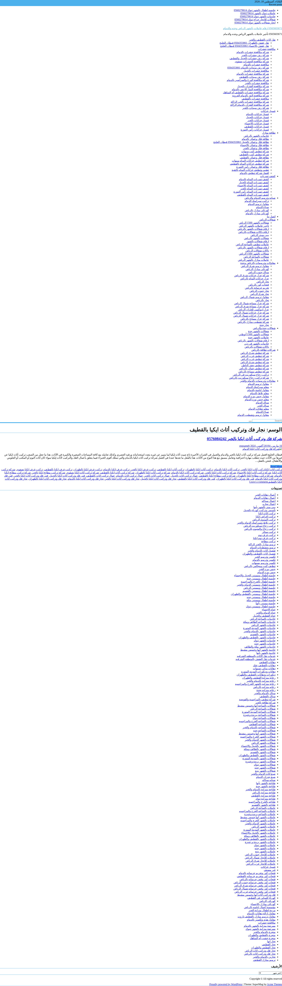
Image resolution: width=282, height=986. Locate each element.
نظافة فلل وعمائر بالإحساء (254, 145)
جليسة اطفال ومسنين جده (261, 597)
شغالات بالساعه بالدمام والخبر (259, 727)
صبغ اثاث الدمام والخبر (263, 774)
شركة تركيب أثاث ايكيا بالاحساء (254, 472)
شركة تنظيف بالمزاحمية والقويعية (257, 699)
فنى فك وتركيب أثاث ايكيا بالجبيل (67, 475)
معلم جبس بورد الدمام (257, 399)
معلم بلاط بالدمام (259, 393)
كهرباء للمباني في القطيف (261, 898)
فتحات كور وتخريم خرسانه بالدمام (257, 873)
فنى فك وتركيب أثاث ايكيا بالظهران (235, 478)
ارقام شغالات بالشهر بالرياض (253, 229)
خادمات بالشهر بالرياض (256, 135)
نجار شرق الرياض (259, 294)
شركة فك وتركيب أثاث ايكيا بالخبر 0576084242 (244, 439)
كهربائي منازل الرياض (257, 269)
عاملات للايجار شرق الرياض (260, 860)
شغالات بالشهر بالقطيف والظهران (257, 755)
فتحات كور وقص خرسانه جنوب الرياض (254, 882)
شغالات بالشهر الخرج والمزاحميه (257, 736)
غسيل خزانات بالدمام (257, 114)
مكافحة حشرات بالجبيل (256, 70)
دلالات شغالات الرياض (257, 250)
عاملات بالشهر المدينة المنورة (259, 829)
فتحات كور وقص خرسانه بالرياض (257, 879)
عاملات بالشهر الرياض (263, 826)
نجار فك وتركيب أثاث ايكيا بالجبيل (158, 478)
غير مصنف (269, 870)
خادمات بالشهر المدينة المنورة (259, 628)
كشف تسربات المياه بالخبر (254, 188)
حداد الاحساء (268, 609)
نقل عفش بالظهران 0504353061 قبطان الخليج (244, 42)
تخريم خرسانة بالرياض (257, 287)
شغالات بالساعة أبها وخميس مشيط (256, 705)
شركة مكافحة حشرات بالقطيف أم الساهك (246, 92)
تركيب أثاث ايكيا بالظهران (199, 469)
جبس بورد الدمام (266, 572)
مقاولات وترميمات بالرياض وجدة (257, 263)
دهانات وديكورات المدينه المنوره (258, 671)
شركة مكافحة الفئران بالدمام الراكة (249, 104)
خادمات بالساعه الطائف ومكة (259, 622)
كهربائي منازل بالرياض (257, 210)
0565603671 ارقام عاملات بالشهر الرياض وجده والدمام (252, 28)
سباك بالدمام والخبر (264, 693)
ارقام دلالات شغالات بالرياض (253, 232)
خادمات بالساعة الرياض (262, 618)
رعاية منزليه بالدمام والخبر (261, 680)
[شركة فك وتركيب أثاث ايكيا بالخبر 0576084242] (262, 449)
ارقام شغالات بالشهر (258, 241)
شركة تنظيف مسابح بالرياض (253, 371)
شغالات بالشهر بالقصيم (262, 752)
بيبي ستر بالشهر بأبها (264, 507)
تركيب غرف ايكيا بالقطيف (58, 469)
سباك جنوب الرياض (258, 272)
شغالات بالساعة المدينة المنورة (258, 711)
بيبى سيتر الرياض (260, 235)
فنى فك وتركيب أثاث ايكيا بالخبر (31, 475)
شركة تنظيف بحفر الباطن (255, 365)
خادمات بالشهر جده (264, 643)
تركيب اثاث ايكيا (273, 469)
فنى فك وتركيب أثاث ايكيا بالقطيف (196, 478)
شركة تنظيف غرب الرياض (255, 356)
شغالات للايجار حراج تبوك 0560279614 (255, 19)
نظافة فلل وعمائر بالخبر (256, 148)
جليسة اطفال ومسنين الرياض (259, 587)
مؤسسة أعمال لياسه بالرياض (259, 907)
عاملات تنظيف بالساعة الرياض (252, 244)
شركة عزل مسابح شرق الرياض (252, 306)
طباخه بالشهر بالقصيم (263, 805)
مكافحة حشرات (266, 49)
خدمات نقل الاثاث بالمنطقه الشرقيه (256, 656)
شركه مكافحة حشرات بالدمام (252, 52)
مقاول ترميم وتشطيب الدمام (253, 415)
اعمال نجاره (269, 504)
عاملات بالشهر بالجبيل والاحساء (258, 832)
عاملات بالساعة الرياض (262, 808)
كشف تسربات (267, 176)
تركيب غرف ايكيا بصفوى (29, 469)
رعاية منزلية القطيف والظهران (258, 677)
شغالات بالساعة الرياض (256, 256)
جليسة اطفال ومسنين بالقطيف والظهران (253, 594)
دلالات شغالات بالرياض (257, 346)
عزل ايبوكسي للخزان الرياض (253, 309)
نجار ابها (271, 941)
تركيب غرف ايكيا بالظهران (88, 469)
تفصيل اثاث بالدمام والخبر (261, 550)
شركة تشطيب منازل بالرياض (253, 322)
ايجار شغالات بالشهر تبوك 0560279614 (255, 22)
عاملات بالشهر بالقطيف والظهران (257, 839)
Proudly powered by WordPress (225, 984)
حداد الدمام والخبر (265, 612)
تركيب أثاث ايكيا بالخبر (253, 469)
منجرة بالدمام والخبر (264, 932)
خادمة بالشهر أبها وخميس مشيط (257, 649)
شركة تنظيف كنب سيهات (255, 151)
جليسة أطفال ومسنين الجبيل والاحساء (254, 575)
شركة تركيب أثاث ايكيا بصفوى (82, 472)
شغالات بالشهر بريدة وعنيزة (260, 761)
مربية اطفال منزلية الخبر (262, 910)
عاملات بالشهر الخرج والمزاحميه (257, 820)
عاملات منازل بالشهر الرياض (253, 260)
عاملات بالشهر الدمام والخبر (260, 823)
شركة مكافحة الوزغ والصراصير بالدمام (248, 80)
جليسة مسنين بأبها (265, 603)
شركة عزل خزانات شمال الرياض (251, 312)
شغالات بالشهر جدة (258, 331)
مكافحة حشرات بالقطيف (255, 98)
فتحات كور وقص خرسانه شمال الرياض (254, 888)
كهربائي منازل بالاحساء (263, 904)
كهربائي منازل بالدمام (257, 213)
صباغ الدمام (262, 207)
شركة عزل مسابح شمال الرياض (251, 303)
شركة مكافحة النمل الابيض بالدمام (250, 89)
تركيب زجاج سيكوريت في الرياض (251, 374)
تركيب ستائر (268, 532)
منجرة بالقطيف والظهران (261, 935)
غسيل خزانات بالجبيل (257, 117)
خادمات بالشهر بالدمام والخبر (259, 631)
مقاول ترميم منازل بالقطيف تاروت (256, 916)
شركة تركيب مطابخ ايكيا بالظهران (255, 475)
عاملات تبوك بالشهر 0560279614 (257, 13)
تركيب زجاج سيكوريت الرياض (259, 525)
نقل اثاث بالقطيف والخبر (262, 39)
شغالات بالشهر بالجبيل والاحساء (258, 746)
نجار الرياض (262, 281)
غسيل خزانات (268, 111)
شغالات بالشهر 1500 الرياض (254, 222)
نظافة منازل (268, 132)
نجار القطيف (268, 944)
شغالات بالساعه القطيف (262, 724)
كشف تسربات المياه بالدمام (254, 179)
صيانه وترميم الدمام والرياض (259, 198)
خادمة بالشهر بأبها (265, 653)
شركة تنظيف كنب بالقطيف (254, 154)
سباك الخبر (263, 405)
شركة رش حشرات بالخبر (255, 55)
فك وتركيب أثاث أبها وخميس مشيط (256, 894)
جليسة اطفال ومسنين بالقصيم (259, 591)
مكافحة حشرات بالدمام (256, 64)
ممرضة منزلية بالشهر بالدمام (259, 925)
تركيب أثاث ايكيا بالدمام (227, 469)
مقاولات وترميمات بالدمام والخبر (257, 380)
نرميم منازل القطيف (264, 960)
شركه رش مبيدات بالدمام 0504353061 (248, 67)
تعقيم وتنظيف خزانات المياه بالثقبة (250, 170)
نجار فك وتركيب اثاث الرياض (260, 950)
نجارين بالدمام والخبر (264, 956)
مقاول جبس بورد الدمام (256, 396)
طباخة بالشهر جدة (265, 786)
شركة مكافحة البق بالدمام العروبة (250, 95)
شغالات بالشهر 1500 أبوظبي (254, 334)
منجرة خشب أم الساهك (262, 938)
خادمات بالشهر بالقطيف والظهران (257, 637)
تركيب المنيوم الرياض (263, 519)
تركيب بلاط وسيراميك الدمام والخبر (256, 522)
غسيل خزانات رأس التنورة (255, 129)
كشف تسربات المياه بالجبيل (254, 182)
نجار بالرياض (262, 300)
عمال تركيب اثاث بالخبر (157, 475)
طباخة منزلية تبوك (265, 798)
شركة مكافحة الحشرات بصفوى (252, 61)
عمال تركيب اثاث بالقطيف (100, 475)
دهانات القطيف (267, 662)
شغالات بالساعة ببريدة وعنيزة (259, 715)
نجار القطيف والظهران (263, 947)
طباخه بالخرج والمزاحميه (262, 801)
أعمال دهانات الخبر (265, 494)
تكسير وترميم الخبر (265, 556)
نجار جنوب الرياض (259, 291)
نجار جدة (264, 325)
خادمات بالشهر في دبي (256, 343)
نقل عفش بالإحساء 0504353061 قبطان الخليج (244, 46)
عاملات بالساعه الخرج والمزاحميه (257, 811)
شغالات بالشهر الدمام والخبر (260, 739)
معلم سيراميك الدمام (257, 387)
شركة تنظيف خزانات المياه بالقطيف (249, 163)
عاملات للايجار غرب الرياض (260, 863)
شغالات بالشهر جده (265, 767)
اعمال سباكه (268, 501)
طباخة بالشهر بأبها (265, 783)
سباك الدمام (262, 402)
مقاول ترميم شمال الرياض (254, 297)
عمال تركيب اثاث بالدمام (129, 475)
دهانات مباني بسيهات (264, 668)
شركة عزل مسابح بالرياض (254, 318)
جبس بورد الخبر (267, 569)
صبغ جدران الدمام (265, 777)
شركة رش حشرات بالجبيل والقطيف (249, 58)
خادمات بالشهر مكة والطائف (259, 646)
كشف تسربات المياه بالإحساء (253, 185)
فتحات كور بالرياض (258, 284)
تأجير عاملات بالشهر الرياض (254, 225)
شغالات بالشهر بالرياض (256, 238)
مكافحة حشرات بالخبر (257, 83)
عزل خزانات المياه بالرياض (254, 278)
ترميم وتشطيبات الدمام (262, 547)
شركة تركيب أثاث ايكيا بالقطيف (117, 472)
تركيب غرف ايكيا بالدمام (116, 469)
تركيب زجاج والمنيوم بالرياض (259, 529)
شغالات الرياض (267, 219)
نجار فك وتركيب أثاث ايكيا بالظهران (48, 478)
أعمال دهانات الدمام (264, 498)
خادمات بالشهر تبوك (264, 640)
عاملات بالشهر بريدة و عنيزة (260, 842)
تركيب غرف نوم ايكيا (264, 538)
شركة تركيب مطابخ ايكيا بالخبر (48, 472)
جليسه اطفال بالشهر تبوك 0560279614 (254, 10)
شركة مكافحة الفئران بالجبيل (253, 86)
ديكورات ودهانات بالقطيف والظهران (256, 674)
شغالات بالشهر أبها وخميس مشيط (257, 733)
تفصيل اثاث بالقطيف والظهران (259, 553)
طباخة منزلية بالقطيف (263, 795)
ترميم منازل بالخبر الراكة (261, 544)
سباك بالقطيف (267, 696)
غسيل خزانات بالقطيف (256, 126)
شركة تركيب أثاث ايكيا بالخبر (220, 472)
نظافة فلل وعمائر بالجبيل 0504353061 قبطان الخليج (241, 142)
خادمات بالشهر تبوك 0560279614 (257, 16)
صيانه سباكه (268, 780)
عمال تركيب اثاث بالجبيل (184, 475)
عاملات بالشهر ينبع (265, 851)
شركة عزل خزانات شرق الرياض (251, 275)
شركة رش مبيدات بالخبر (255, 108)
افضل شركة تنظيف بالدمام (254, 173)
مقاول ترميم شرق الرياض (255, 266)
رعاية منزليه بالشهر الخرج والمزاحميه (255, 684)
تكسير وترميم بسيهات (263, 563)
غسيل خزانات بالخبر (258, 120)
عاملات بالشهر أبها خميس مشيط (257, 817)
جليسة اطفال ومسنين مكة (261, 600)
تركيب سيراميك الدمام (257, 201)
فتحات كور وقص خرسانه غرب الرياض (255, 891)
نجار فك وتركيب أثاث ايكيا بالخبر (122, 478)
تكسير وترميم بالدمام (263, 560)
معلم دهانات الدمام (258, 408)
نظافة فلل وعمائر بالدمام (255, 139)
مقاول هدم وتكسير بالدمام (261, 919)
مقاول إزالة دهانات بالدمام (261, 913)
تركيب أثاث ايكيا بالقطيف (170, 469)
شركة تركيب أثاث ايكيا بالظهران (153, 472)
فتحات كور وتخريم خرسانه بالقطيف (256, 876)
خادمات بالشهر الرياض (263, 625)
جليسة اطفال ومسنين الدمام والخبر (256, 584)
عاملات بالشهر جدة (258, 337)
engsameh (244, 445)
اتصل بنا (271, 216)
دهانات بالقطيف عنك (264, 665)
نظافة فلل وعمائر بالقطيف (254, 157)
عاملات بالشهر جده (265, 848)
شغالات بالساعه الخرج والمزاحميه (257, 721)
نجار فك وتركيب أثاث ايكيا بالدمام (86, 478)
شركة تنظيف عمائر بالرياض (254, 368)
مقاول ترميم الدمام (258, 204)
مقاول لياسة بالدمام (258, 390)
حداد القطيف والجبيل (264, 615)
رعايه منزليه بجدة (266, 690)
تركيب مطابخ (268, 541)
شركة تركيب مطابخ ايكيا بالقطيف (217, 475)
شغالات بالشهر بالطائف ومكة (259, 749)
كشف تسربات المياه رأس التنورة (251, 191)
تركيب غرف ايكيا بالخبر (143, 469)
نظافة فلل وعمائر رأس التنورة (252, 167)
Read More (276, 466)
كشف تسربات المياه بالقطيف (253, 194)
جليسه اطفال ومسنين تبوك (260, 606)
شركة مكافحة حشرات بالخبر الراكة (250, 101)
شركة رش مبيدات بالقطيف (254, 77)
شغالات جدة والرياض (264, 328)
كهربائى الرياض (267, 901)
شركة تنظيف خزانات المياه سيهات (250, 160)
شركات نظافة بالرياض (263, 349)
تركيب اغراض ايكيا (265, 516)
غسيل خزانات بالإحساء (257, 123)
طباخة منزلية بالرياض (263, 792)
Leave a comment (258, 482)
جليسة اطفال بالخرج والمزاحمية (258, 581)
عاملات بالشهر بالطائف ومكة (259, 836)
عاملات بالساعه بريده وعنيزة (259, 814)
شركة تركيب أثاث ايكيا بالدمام (187, 472)
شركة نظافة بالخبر (265, 702)
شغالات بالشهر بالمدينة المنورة (259, 758)
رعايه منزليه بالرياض (264, 687)
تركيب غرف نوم (266, 535)
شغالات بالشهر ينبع (265, 770)
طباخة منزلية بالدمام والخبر (260, 789)
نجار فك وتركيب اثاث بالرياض (259, 953)
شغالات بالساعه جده (264, 730)
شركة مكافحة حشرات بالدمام (252, 73)
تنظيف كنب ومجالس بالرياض (259, 566)
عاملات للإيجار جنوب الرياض (260, 854)
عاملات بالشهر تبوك (264, 845)
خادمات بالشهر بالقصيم (262, 634)
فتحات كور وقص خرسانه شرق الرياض (254, 885)
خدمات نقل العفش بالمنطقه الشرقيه (255, 659)
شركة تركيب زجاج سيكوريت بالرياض (249, 377)
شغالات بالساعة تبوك (264, 718)
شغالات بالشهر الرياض (263, 742)
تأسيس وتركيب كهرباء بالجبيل (259, 510)
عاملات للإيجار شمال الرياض (260, 857)
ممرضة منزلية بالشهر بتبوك (260, 929)
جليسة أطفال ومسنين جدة (261, 578)
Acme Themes (274, 984)
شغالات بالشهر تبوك (264, 764)
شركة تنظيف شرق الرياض (254, 353)
